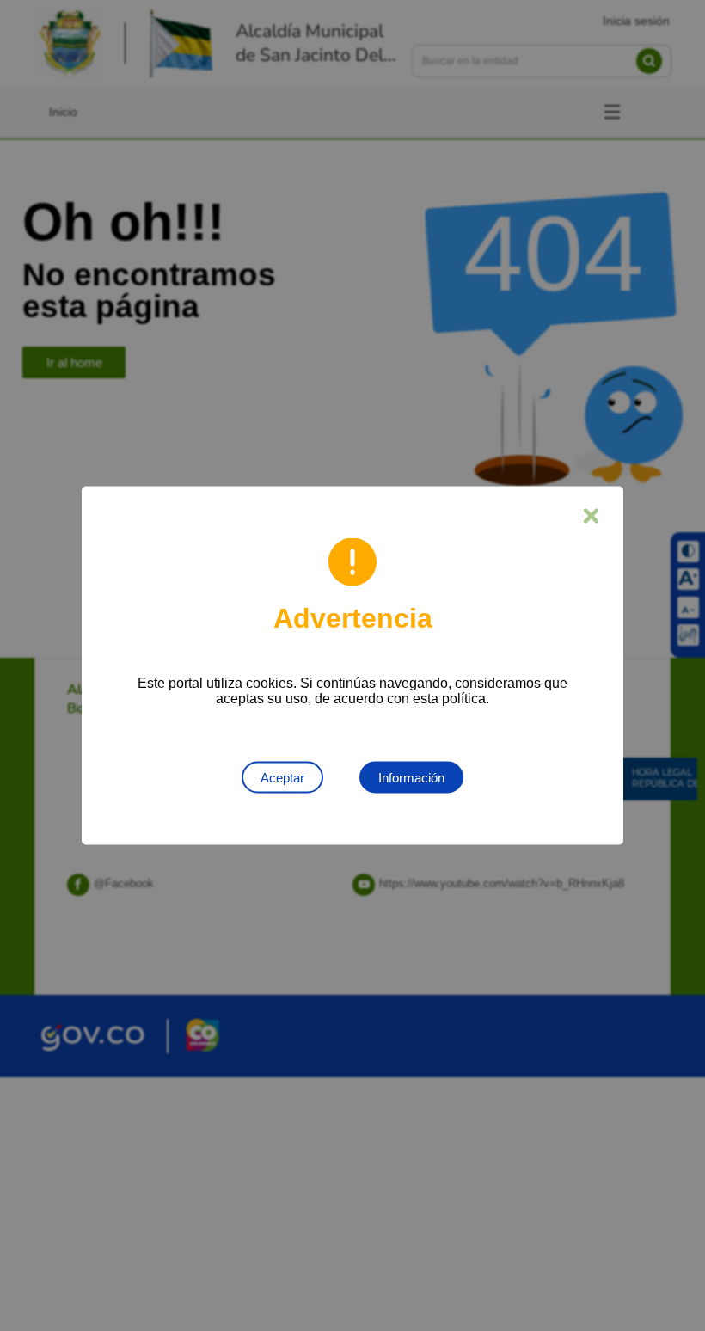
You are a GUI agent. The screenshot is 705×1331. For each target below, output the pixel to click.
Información (411, 777)
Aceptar (282, 777)
